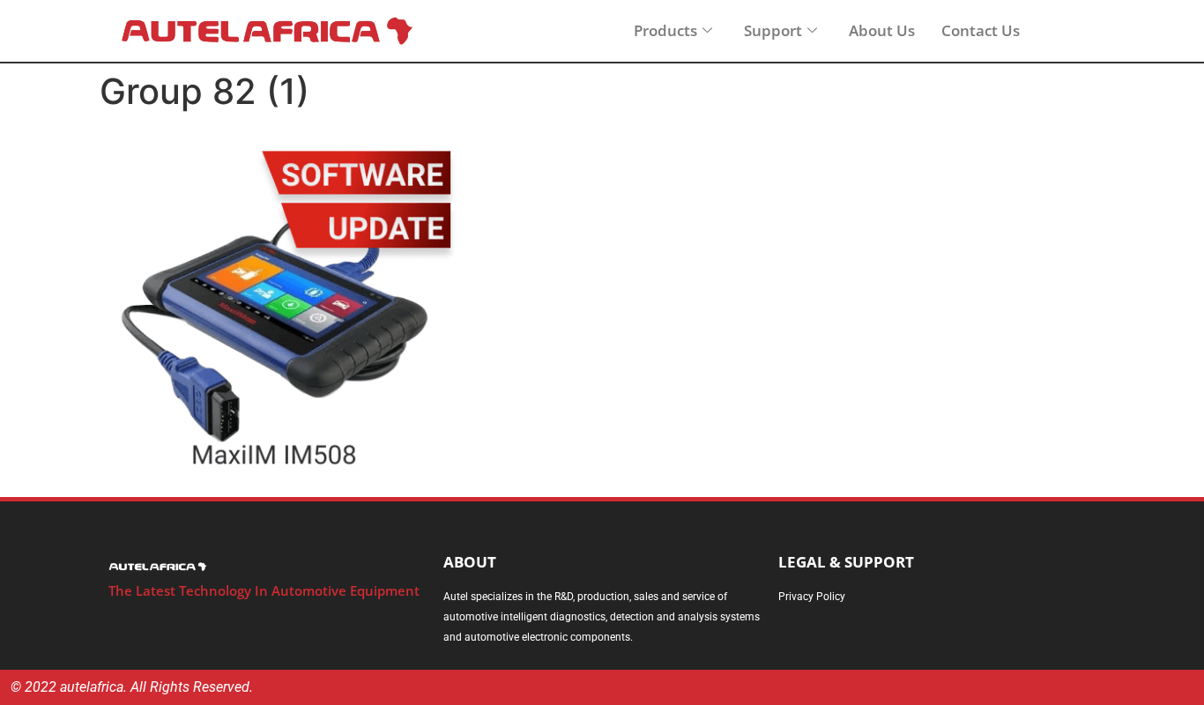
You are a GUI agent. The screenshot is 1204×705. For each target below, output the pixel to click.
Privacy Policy (811, 596)
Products (665, 30)
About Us (882, 30)
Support (773, 30)
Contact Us (980, 30)
